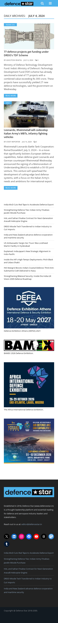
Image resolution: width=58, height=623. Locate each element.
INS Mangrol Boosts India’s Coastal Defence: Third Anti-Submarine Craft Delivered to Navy (29, 269)
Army (8, 103)
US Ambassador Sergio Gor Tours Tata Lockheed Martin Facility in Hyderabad (26, 244)
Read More (10, 95)
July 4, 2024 (28, 60)
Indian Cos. (10, 25)
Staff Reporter (13, 142)
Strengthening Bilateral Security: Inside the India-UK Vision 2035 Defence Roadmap (27, 277)
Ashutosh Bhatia (14, 60)
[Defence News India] (19, 3)
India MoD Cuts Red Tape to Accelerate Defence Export (29, 204)
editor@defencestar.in (31, 524)
